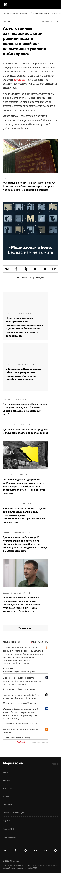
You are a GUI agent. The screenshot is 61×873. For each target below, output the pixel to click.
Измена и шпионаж (40, 12)
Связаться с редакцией (32, 277)
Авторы (6, 780)
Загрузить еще (25, 628)
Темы (5, 772)
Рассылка (7, 804)
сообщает (19, 80)
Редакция (7, 788)
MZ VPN (6, 820)
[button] (54, 5)
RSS (6, 796)
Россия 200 (8, 828)
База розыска (9, 836)
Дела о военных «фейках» (15, 12)
